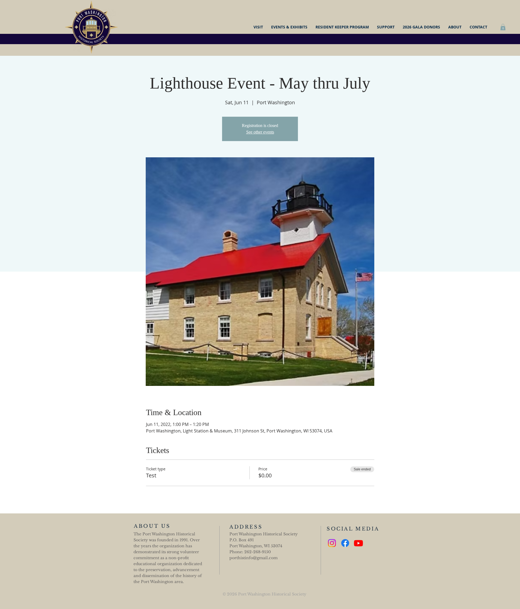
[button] (503, 27)
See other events (260, 132)
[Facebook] (345, 543)
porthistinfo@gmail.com (253, 557)
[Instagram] (332, 543)
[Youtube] (358, 543)
